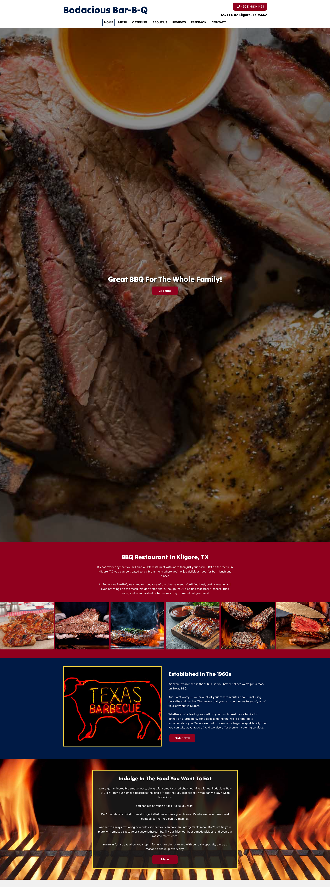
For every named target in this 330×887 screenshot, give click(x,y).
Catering (139, 22)
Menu (122, 22)
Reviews (179, 22)
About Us (159, 22)
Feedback (198, 22)
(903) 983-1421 (252, 6)
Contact (219, 22)
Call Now (165, 291)
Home (108, 22)
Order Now (182, 738)
